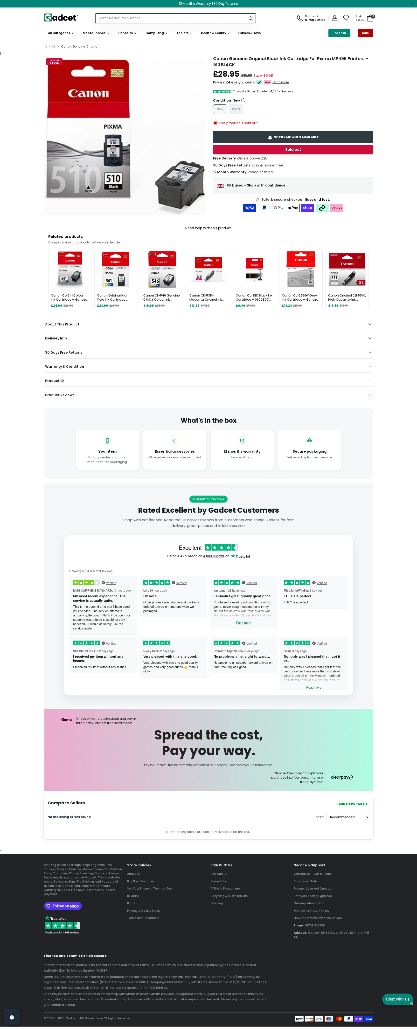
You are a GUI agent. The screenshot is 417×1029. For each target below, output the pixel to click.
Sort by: (319, 817)
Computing (154, 33)
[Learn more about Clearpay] (259, 82)
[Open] (12, 1017)
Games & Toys (248, 33)
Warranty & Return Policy (311, 911)
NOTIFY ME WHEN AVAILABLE (296, 137)
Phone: (299, 925)
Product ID (54, 380)
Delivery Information (308, 903)
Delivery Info (56, 338)
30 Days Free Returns (63, 352)
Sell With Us (219, 874)
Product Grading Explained (313, 896)
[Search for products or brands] (251, 18)
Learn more (280, 82)
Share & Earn (220, 881)
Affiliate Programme (225, 889)
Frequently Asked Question (313, 889)
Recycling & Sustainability (229, 896)
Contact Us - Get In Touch (313, 874)
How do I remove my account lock (318, 918)
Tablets (181, 33)
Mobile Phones (93, 33)
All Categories (58, 33)
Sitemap (217, 903)
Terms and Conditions (143, 918)
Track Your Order (306, 881)
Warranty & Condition (64, 366)
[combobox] (170, 18)
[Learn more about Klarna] (267, 82)
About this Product (62, 324)
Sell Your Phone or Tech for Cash (150, 889)
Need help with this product (208, 228)
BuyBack (133, 896)
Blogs (131, 903)
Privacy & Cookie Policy (143, 911)
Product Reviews (60, 395)
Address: (300, 933)
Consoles (125, 33)
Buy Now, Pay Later (140, 881)
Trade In (339, 33)
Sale (365, 33)
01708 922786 (315, 925)
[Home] (45, 46)
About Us (133, 874)
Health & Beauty (213, 33)
